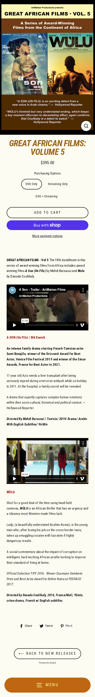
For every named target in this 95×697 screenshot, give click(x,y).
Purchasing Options (47, 173)
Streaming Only (58, 184)
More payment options (47, 236)
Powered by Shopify (47, 663)
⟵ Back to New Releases (47, 653)
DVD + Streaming (47, 196)
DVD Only (32, 184)
